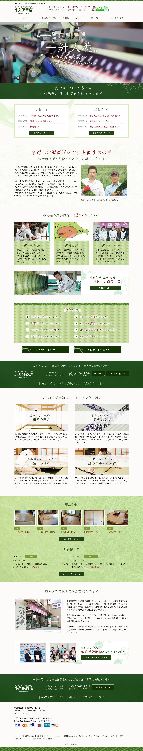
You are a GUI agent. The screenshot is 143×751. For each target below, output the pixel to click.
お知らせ (17, 739)
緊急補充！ (34, 127)
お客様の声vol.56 (78, 561)
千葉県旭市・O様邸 (22, 532)
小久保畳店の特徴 (49, 18)
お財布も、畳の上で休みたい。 (102, 121)
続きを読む (36, 567)
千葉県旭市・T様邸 (114, 532)
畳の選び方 (83, 736)
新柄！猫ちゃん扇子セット (41, 121)
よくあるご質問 (117, 18)
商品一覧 (94, 18)
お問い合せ (47, 739)
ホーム (25, 18)
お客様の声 (37, 739)
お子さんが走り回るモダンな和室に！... (106, 116)
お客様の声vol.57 (19, 561)
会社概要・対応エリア (71, 18)
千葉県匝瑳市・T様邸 (46, 532)
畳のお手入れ (94, 736)
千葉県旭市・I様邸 (68, 532)
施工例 (121, 736)
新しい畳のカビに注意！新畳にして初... (106, 127)
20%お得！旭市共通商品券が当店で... (45, 116)
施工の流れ (105, 736)
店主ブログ (27, 739)
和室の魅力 (72, 736)
